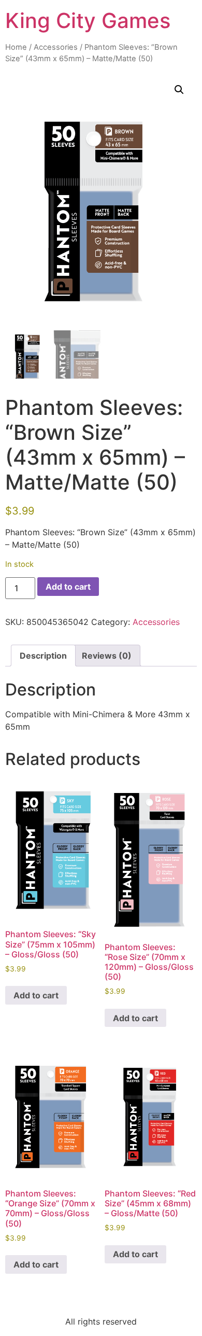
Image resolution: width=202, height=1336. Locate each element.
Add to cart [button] (36, 995)
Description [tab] (43, 655)
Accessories (56, 47)
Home (16, 47)
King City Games (87, 20)
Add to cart (68, 586)
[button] (179, 89)
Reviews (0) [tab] (107, 655)
